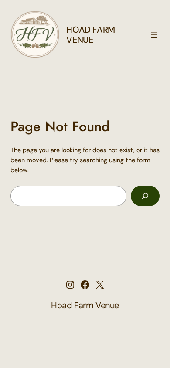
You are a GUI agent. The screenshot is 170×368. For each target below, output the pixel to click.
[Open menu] (154, 35)
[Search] (145, 196)
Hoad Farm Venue (90, 34)
